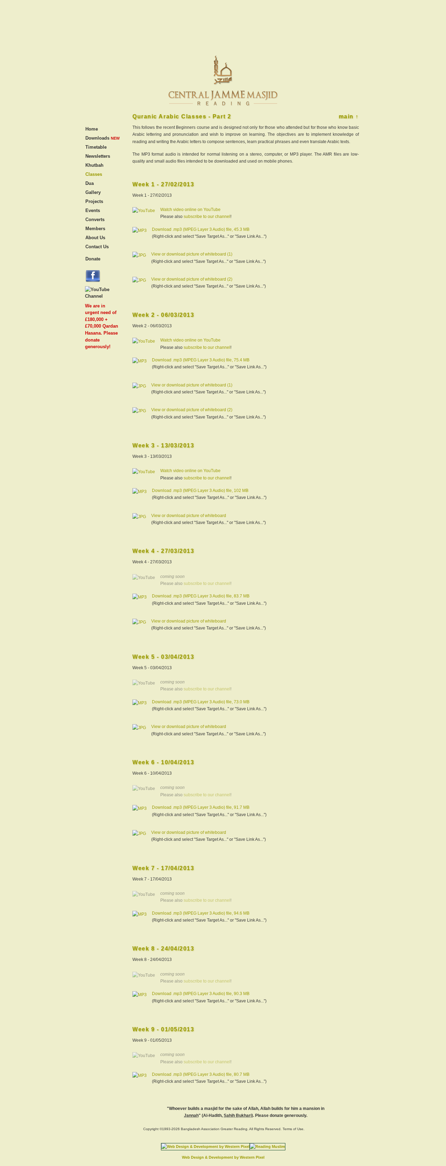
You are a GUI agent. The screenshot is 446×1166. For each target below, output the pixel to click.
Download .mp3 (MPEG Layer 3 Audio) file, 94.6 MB (200, 913)
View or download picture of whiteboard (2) (191, 279)
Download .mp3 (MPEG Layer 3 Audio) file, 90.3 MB (200, 993)
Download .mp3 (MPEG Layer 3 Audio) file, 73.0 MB (200, 701)
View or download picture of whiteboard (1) (191, 254)
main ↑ (349, 116)
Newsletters (97, 156)
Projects (94, 201)
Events (92, 210)
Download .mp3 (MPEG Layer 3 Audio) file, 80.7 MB (200, 1074)
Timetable (96, 147)
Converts (95, 219)
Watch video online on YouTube (190, 209)
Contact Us (97, 246)
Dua (89, 183)
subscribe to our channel (207, 216)
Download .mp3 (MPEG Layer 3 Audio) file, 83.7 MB (200, 596)
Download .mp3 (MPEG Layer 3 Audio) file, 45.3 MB (200, 229)
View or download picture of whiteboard (188, 515)
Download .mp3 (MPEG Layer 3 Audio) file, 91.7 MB (200, 807)
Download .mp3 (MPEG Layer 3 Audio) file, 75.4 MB (200, 360)
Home (91, 129)
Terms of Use (293, 1129)
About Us (95, 237)
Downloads (97, 138)
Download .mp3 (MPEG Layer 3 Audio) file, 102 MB (200, 490)
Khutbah (94, 165)
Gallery (93, 192)
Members (95, 228)
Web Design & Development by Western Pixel (223, 1157)
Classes (93, 174)
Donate (92, 258)
